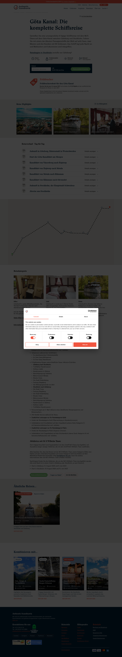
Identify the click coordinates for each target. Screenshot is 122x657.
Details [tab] (61, 316)
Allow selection (61, 344)
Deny (37, 344)
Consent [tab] (36, 316)
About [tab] (86, 316)
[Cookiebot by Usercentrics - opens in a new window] (89, 311)
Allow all (84, 344)
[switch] (51, 337)
